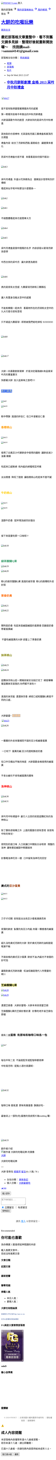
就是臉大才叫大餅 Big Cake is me (13, 1314)
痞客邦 (17, 1171)
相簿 (9, 63)
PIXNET (13, 1418)
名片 (9, 70)
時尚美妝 (24, 58)
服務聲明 (31, 1421)
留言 (23, 1171)
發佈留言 (6, 1211)
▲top (3, 1188)
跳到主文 (5, 30)
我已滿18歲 (7, 1454)
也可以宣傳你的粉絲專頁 (10, 1319)
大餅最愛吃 (24, 1183)
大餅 (3, 1155)
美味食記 (23, 1179)
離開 (16, 1454)
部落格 (10, 67)
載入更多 (6, 1193)
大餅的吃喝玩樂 (17, 22)
